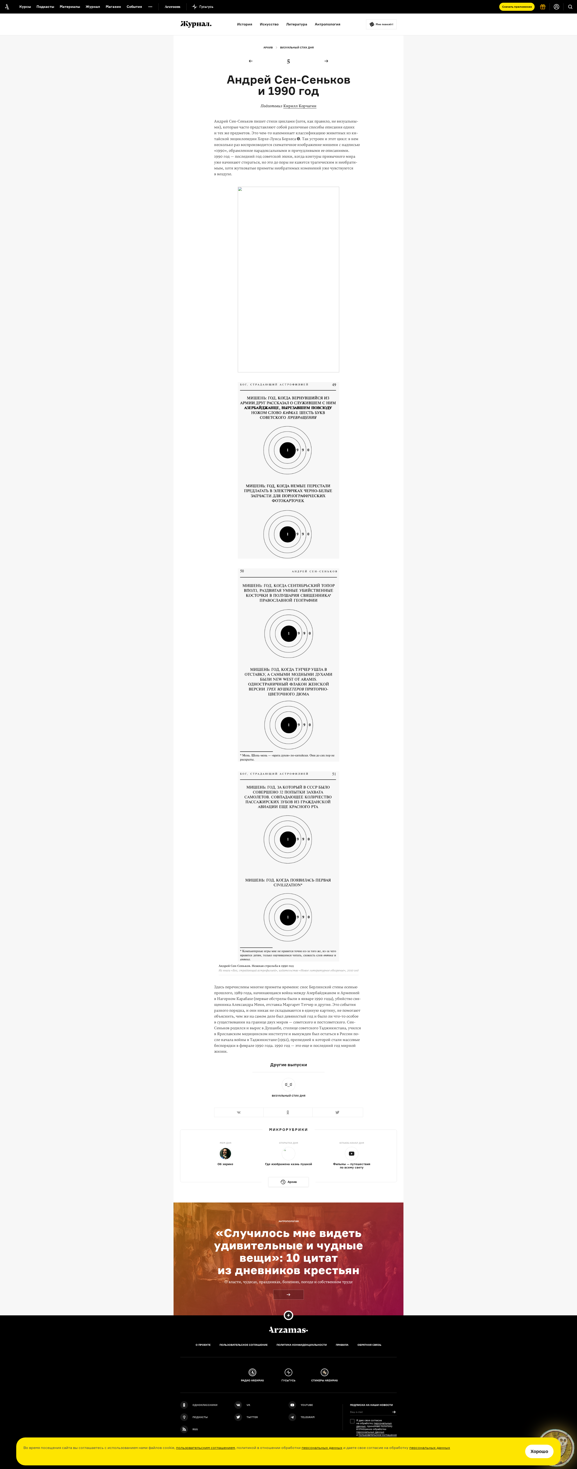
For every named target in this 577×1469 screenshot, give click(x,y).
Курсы (25, 7)
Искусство (269, 24)
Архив (268, 47)
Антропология (327, 24)
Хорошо (539, 1451)
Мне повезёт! (384, 24)
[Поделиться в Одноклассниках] (287, 1112)
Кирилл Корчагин (299, 106)
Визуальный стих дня (297, 47)
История (244, 24)
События (134, 7)
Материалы (70, 7)
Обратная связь (369, 1344)
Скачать (517, 6)
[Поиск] (570, 6)
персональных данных (322, 1447)
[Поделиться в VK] (238, 1112)
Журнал (93, 7)
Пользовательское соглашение (244, 1344)
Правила (342, 1344)
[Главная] (288, 1330)
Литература (296, 24)
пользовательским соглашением (205, 1447)
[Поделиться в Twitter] (337, 1112)
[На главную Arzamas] (7, 7)
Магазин (113, 7)
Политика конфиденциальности (302, 1344)
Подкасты (45, 7)
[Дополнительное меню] (150, 6)
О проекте (203, 1344)
